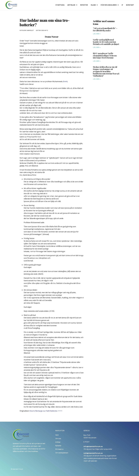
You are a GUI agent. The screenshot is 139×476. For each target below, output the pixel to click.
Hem (57, 435)
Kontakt (130, 5)
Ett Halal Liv (59, 449)
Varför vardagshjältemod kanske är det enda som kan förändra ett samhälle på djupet (106, 42)
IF (122, 5)
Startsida (59, 5)
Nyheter (84, 5)
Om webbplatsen (61, 453)
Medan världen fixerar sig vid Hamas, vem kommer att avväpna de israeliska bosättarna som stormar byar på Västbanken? (106, 71)
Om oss (58, 438)
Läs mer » (97, 34)
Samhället (30, 30)
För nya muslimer (109, 5)
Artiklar (71, 5)
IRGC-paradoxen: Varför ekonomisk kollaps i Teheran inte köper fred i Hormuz (105, 55)
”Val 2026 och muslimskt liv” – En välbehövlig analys (105, 29)
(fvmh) (65, 81)
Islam (93, 5)
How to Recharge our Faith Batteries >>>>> (45, 411)
